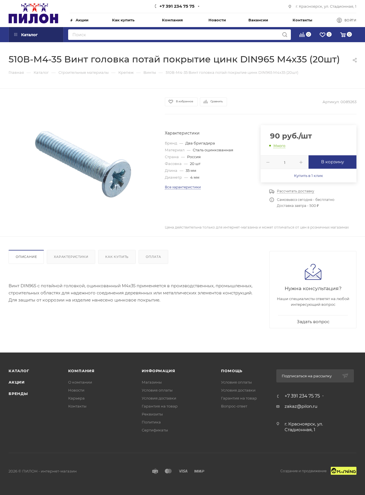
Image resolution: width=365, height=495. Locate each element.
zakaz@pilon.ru (301, 406)
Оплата (153, 257)
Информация (158, 370)
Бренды (18, 393)
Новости (76, 390)
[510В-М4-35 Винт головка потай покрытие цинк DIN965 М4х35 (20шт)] (81, 162)
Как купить (117, 257)
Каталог (19, 370)
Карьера (76, 398)
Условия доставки (159, 398)
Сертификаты (155, 430)
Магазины (152, 382)
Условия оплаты (157, 390)
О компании (80, 382)
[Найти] (285, 34)
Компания (81, 370)
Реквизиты (152, 414)
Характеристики (71, 257)
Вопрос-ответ (234, 406)
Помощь (231, 370)
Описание (26, 257)
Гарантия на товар (160, 406)
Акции (17, 382)
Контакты (77, 406)
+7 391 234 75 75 (176, 6)
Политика (151, 422)
